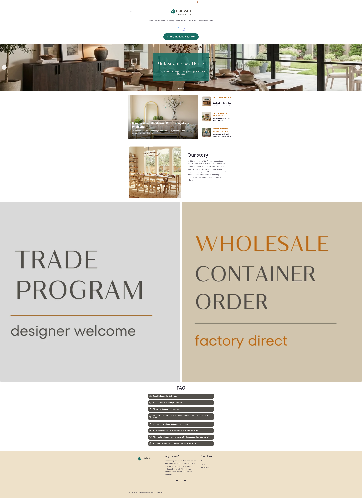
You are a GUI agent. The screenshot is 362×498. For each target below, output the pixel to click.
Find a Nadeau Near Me (181, 36)
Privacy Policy (205, 467)
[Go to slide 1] (178, 88)
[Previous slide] (4, 67)
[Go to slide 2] (181, 88)
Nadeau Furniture (139, 492)
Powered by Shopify (149, 492)
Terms (203, 464)
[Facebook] (177, 29)
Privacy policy (160, 492)
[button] (131, 12)
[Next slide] (357, 67)
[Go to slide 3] (183, 88)
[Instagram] (183, 29)
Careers (203, 461)
